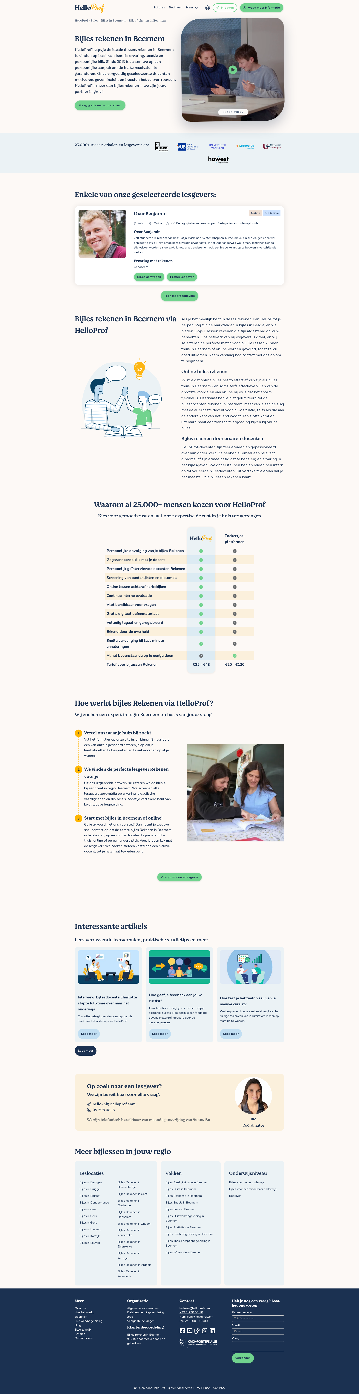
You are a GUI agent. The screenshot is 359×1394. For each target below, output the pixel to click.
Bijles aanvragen (149, 277)
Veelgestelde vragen (140, 1321)
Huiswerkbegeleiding (88, 1321)
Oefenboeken (84, 1338)
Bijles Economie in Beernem (183, 1196)
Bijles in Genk (88, 1216)
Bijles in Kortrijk (89, 1236)
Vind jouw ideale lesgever (179, 877)
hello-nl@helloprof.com (114, 1104)
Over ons (81, 1308)
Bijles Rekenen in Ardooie (134, 1265)
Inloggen (227, 8)
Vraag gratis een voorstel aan (100, 105)
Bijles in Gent (88, 1223)
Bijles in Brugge (89, 1189)
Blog (78, 1325)
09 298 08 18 (104, 1110)
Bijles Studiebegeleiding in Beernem (189, 1234)
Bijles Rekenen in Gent (132, 1194)
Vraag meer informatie (264, 8)
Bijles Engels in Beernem (181, 1203)
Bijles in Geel (87, 1209)
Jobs (130, 1317)
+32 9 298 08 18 (191, 1312)
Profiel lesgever (182, 277)
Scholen (159, 7)
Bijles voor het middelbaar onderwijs (253, 1189)
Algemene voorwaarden (143, 1308)
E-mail (236, 1325)
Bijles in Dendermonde (94, 1203)
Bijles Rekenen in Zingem (134, 1224)
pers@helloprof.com (200, 1317)
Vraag (235, 1338)
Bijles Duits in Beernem (180, 1189)
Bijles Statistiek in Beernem (183, 1227)
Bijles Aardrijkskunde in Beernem (186, 1182)
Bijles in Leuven (89, 1243)
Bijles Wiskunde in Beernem (183, 1252)
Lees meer (85, 1051)
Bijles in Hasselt (90, 1229)
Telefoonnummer (243, 1312)
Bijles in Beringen (90, 1182)
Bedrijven (175, 7)
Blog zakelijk (83, 1330)
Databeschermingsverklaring (145, 1312)
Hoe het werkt (84, 1312)
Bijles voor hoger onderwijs (247, 1182)
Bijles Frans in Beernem (180, 1209)
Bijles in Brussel (89, 1196)
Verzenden (243, 1358)
